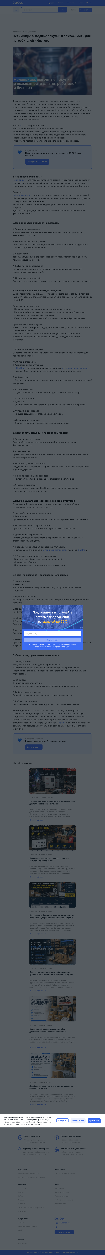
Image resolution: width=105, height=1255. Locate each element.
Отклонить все (78, 1121)
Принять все (94, 1121)
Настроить (62, 1121)
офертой (58, 647)
